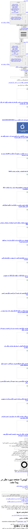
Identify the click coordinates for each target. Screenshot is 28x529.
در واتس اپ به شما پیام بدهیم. (18, 454)
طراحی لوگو (14, 7)
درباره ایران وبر (24, 515)
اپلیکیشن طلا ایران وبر (22, 82)
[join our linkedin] (15, 526)
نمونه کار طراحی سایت (16, 17)
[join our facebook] (19, 526)
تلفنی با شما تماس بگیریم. (19, 451)
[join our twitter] (24, 526)
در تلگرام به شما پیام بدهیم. (19, 453)
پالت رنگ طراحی (12, 82)
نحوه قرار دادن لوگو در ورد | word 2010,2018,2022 (15, 119)
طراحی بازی (14, 6)
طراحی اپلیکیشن (14, 5)
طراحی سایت (15, 4)
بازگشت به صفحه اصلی (22, 486)
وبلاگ (8, 22)
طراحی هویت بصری (15, 8)
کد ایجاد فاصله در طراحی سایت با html (18, 171)
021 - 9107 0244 (22, 521)
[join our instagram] (21, 526)
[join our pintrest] (26, 526)
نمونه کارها (16, 17)
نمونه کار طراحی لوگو (16, 19)
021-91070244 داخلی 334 (21, 471)
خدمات (15, 7)
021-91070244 (24, 28)
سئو (15, 11)
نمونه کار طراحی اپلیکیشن (15, 18)
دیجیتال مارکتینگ (15, 10)
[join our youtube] (17, 526)
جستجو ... (24, 26)
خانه (27, 12)
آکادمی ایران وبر (14, 12)
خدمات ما (16, 48)
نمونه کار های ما (16, 59)
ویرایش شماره (24, 457)
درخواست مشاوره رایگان (22, 25)
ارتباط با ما (4, 22)
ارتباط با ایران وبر (16, 515)
